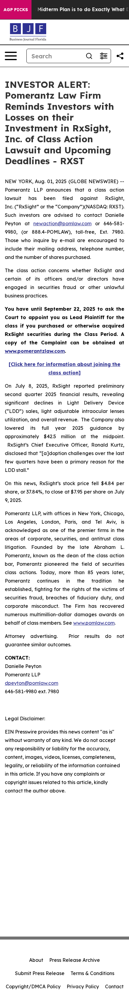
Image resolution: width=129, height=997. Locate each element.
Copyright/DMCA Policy (33, 986)
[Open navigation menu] (11, 56)
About (36, 960)
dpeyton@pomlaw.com (31, 683)
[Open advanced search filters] (103, 56)
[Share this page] (120, 56)
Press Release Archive (74, 960)
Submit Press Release (39, 973)
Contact (114, 986)
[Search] (89, 56)
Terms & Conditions (92, 973)
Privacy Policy (83, 986)
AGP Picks (16, 9)
